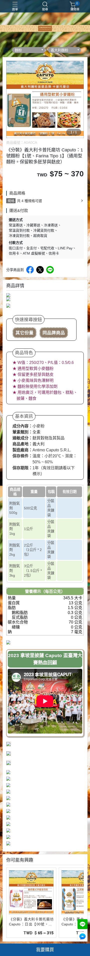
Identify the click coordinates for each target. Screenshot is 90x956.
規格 (11, 201)
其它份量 (25, 332)
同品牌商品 (53, 332)
